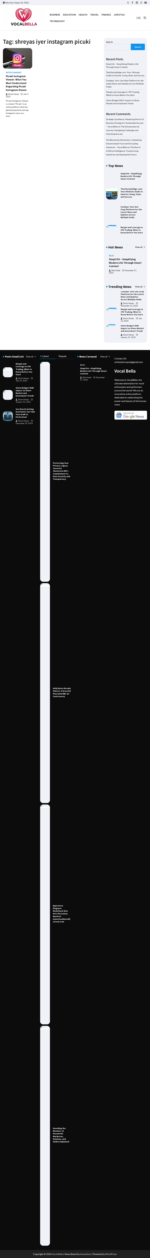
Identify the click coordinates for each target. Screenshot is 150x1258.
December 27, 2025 (129, 337)
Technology (57, 21)
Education (69, 14)
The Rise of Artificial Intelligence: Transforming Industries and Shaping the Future (123, 151)
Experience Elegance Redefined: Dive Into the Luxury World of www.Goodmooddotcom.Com (61, 913)
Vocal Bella (57, 1254)
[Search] (145, 18)
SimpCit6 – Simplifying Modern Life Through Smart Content (131, 176)
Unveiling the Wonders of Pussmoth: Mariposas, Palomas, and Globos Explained (61, 1135)
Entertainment (14, 73)
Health (83, 14)
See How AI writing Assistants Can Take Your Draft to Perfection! (25, 413)
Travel (94, 14)
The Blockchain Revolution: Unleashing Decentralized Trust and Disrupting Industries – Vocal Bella (124, 143)
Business (55, 14)
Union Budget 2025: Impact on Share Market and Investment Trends (132, 312)
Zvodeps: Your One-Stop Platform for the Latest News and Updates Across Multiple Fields (125, 83)
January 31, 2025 (128, 321)
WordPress (111, 1254)
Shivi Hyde (115, 270)
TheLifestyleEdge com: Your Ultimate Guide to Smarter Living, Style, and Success (132, 193)
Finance (106, 14)
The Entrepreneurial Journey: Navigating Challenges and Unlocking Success (122, 130)
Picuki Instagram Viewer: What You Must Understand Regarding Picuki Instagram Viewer (16, 83)
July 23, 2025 (21, 381)
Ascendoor (85, 1254)
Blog (111, 256)
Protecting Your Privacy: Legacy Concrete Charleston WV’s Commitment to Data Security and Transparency (61, 471)
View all (139, 247)
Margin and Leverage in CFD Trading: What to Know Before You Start (132, 230)
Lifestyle (119, 14)
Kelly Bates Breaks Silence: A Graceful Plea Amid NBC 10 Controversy (62, 692)
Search (109, 41)
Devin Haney (13, 94)
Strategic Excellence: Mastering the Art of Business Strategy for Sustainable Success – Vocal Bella (125, 123)
